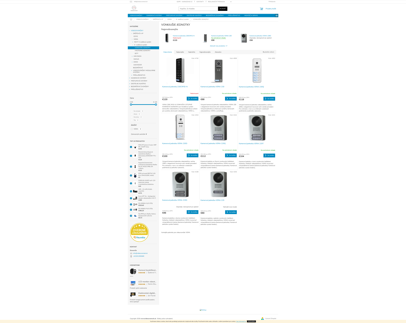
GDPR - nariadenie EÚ (184, 2)
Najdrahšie (191, 52)
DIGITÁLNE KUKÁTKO (138, 84)
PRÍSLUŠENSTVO (139, 75)
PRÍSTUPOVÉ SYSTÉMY (139, 81)
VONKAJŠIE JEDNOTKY (142, 48)
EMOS (136, 62)
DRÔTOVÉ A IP (138, 33)
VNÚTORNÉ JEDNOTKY (142, 51)
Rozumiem (251, 321)
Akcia (137, 114)
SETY (136, 53)
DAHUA (136, 59)
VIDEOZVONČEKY (137, 31)
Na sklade (138, 111)
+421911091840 (138, 256)
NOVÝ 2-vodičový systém (142, 42)
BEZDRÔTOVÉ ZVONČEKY (140, 87)
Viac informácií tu (241, 321)
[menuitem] (136, 15)
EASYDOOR (138, 65)
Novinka (137, 117)
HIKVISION (137, 56)
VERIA (136, 39)
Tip (136, 120)
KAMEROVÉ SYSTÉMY (138, 78)
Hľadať (223, 9)
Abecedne (218, 52)
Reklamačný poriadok (216, 2)
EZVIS (136, 36)
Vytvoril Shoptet (270, 319)
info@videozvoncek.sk (140, 253)
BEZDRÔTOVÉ (138, 68)
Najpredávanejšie (204, 52)
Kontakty (200, 2)
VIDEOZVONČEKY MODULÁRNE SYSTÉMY (144, 71)
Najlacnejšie (180, 52)
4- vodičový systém (140, 45)
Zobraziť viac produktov (217, 46)
